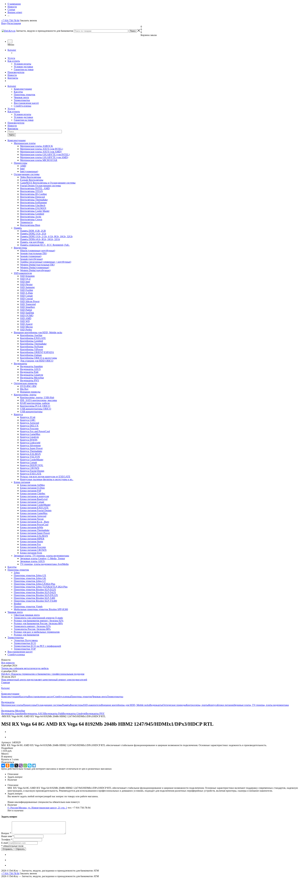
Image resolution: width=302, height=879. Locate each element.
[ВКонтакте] (3, 765)
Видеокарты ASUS (34, 713)
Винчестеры (76, 705)
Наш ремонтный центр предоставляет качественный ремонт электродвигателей (44, 679)
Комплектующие (23, 89)
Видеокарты (156, 705)
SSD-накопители (92, 705)
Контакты (13, 78)
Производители (16, 72)
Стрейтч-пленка (22, 106)
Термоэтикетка (22, 100)
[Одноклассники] (7, 765)
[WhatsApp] (25, 765)
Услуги (11, 58)
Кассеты (18, 91)
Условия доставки (23, 66)
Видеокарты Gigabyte (74, 713)
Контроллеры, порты (197, 705)
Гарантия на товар (24, 69)
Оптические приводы (174, 705)
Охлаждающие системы (49, 705)
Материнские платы (12, 705)
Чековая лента (21, 97)
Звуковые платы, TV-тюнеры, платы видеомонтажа (261, 705)
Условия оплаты (22, 63)
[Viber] (21, 765)
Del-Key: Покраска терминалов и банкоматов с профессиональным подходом (42, 674)
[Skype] (29, 765)
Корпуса (212, 705)
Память (66, 705)
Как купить (14, 61)
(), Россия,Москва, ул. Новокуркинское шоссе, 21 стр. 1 (37, 807)
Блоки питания (225, 705)
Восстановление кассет (26, 103)
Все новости (8, 662)
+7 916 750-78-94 (10, 20)
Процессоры (29, 705)
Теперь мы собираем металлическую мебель (25, 668)
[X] (16, 765)
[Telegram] (34, 765)
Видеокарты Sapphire (12, 713)
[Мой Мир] (12, 765)
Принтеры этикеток (24, 94)
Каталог (12, 50)
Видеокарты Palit (53, 713)
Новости (12, 75)
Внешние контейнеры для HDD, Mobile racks (125, 705)
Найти (11, 135)
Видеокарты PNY (95, 713)
